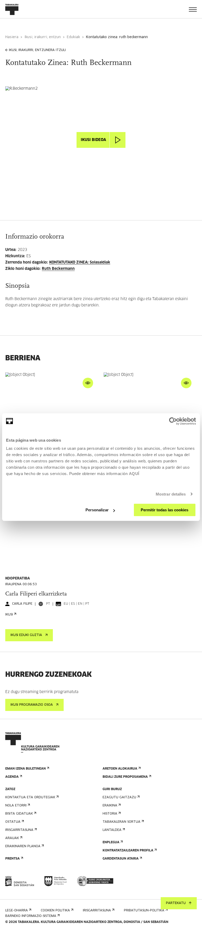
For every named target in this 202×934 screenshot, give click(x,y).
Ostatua (13, 822)
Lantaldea (112, 830)
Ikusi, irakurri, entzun (42, 37)
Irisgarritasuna (19, 830)
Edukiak (73, 37)
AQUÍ (134, 473)
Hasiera (11, 37)
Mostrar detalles (171, 494)
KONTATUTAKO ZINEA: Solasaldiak (79, 262)
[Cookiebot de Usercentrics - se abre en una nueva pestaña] (173, 421)
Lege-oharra (16, 910)
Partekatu (176, 903)
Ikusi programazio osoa (32, 704)
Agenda (12, 777)
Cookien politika (55, 910)
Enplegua (111, 842)
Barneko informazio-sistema (30, 916)
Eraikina (110, 805)
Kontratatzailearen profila (128, 850)
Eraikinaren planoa (23, 846)
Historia (110, 813)
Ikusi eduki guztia (26, 635)
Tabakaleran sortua (121, 822)
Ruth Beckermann (58, 269)
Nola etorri (16, 805)
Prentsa (12, 858)
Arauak (12, 838)
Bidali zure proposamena (125, 777)
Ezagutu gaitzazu (119, 797)
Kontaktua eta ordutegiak (30, 797)
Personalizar (97, 510)
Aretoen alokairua (120, 768)
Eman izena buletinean (25, 768)
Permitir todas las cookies (164, 510)
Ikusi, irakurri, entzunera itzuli (37, 50)
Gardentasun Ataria (121, 858)
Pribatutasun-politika (144, 910)
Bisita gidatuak (19, 813)
